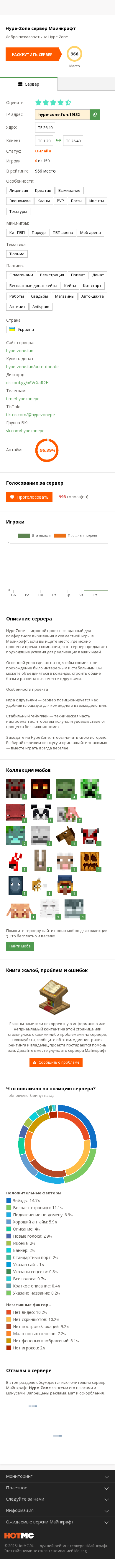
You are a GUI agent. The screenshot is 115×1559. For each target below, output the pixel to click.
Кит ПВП (17, 232)
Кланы (44, 200)
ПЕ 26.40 (45, 127)
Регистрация (52, 274)
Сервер (30, 84)
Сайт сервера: (19, 342)
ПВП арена (63, 232)
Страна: (14, 320)
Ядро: (11, 127)
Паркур (39, 232)
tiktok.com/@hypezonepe (30, 414)
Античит (17, 306)
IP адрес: (15, 114)
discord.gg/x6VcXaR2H (27, 382)
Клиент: (14, 140)
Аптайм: (14, 449)
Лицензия (18, 190)
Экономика (20, 200)
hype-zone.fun (19, 350)
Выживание (69, 190)
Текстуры (18, 211)
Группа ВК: (17, 422)
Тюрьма (16, 253)
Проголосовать (33, 497)
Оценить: (15, 102)
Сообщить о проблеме (59, 1062)
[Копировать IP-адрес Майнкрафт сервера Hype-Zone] (95, 114)
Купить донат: (19, 358)
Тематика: (16, 244)
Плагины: (15, 265)
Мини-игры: (17, 223)
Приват (78, 274)
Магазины (64, 296)
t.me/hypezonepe (23, 398)
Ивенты (96, 200)
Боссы (76, 200)
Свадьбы (39, 296)
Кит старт (92, 285)
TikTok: (13, 406)
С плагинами (21, 274)
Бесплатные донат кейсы (33, 285)
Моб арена (90, 232)
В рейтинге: (17, 171)
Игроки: (14, 161)
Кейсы (70, 285)
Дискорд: (15, 374)
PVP (60, 200)
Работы (16, 296)
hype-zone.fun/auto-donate (32, 366)
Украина (26, 329)
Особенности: (19, 181)
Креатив (43, 190)
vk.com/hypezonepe (25, 430)
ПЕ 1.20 (44, 140)
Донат (98, 274)
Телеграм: (16, 390)
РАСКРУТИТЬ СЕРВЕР (32, 54)
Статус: (13, 151)
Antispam (40, 306)
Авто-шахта (92, 296)
